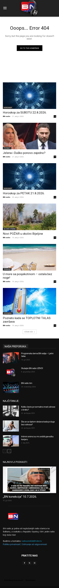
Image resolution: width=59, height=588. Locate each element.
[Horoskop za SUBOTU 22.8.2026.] (29, 95)
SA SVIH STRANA (10, 229)
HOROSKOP (8, 108)
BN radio (6, 116)
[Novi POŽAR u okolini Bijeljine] (29, 217)
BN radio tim (26, 383)
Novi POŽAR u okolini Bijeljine (23, 233)
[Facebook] (24, 563)
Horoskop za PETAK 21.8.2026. (24, 193)
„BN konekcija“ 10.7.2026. (20, 496)
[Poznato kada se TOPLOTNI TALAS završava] (29, 301)
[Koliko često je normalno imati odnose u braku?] (11, 411)
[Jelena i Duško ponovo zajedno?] (29, 136)
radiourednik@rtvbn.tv (32, 541)
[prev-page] (4, 451)
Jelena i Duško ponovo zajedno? (24, 153)
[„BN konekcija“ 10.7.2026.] (29, 480)
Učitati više (28, 331)
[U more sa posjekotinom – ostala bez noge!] (29, 257)
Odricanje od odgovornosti (34, 544)
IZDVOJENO (8, 313)
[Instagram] (34, 563)
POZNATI (7, 148)
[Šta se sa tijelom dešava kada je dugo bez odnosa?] (11, 426)
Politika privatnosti (11, 544)
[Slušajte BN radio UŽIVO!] (11, 372)
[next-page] (9, 451)
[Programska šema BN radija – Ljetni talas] (11, 357)
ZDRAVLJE (7, 269)
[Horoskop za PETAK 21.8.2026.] (29, 176)
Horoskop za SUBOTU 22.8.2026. (25, 112)
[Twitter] (29, 563)
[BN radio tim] (11, 387)
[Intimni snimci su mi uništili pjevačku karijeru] (11, 440)
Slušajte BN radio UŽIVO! (32, 368)
